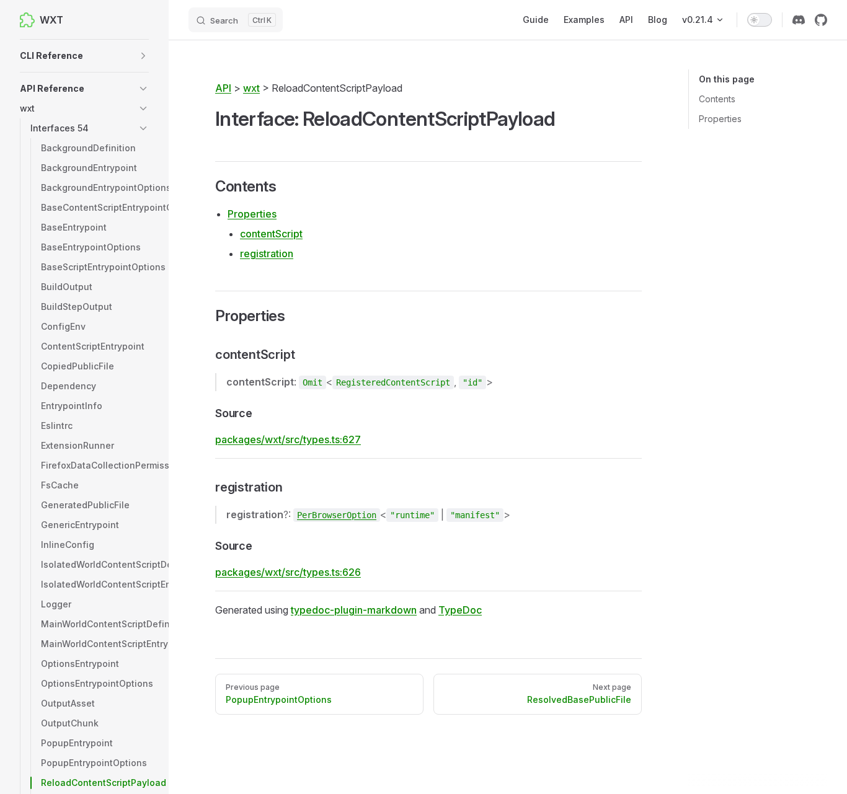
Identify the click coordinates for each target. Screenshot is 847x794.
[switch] (759, 20)
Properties (720, 118)
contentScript (271, 233)
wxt (251, 88)
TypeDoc (460, 610)
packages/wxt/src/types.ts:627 (288, 439)
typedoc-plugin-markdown (354, 610)
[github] (821, 20)
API (223, 88)
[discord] (798, 20)
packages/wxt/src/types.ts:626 (288, 572)
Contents (717, 99)
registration (266, 253)
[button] (84, 56)
